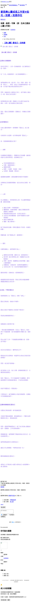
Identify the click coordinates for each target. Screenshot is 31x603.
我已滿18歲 (3, 600)
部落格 (5, 34)
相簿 (5, 32)
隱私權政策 (26, 580)
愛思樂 (2, 487)
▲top (2, 504)
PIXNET (7, 580)
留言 (13, 495)
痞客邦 (10, 495)
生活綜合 (13, 29)
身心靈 (12, 501)
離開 (9, 600)
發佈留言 (3, 516)
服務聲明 (16, 581)
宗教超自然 (13, 500)
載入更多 (3, 507)
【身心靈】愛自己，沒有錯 (14, 43)
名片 (5, 36)
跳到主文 (3, 19)
